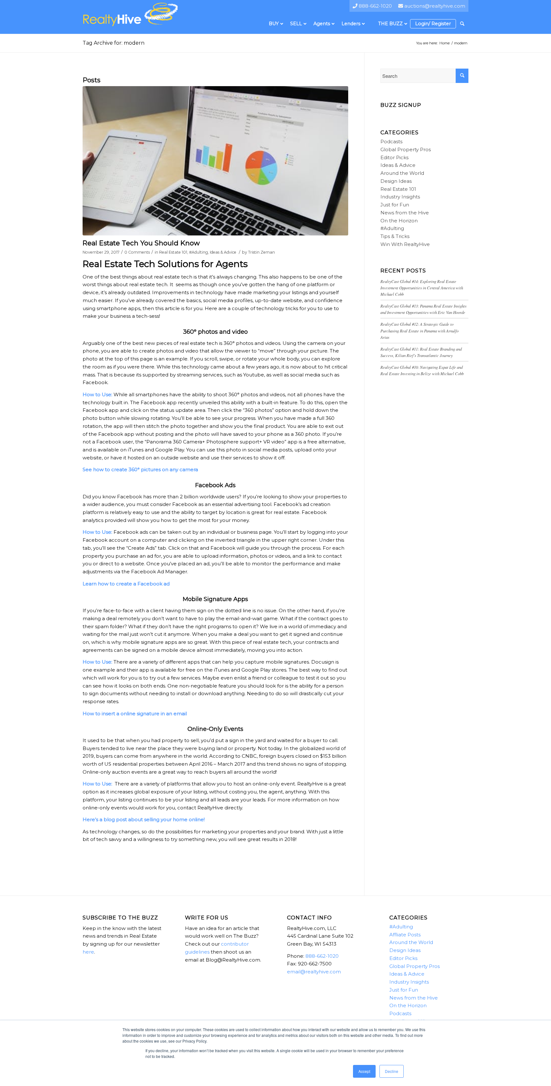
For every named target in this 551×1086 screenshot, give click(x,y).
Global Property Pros (405, 149)
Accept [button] (364, 1071)
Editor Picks (394, 157)
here (88, 952)
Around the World (402, 173)
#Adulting (198, 252)
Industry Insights (400, 197)
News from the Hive (404, 213)
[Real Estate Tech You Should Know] (215, 160)
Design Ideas (396, 181)
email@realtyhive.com (314, 972)
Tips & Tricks (394, 236)
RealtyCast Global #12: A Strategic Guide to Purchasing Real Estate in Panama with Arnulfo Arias (419, 330)
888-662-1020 (322, 956)
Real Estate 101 (173, 252)
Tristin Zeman (261, 252)
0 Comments (137, 252)
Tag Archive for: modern (113, 43)
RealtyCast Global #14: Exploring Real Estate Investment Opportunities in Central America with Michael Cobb (421, 288)
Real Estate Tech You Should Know (141, 243)
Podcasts (391, 141)
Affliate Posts (405, 935)
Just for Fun (394, 205)
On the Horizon (399, 221)
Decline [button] (391, 1071)
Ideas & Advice (223, 252)
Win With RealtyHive (405, 244)
